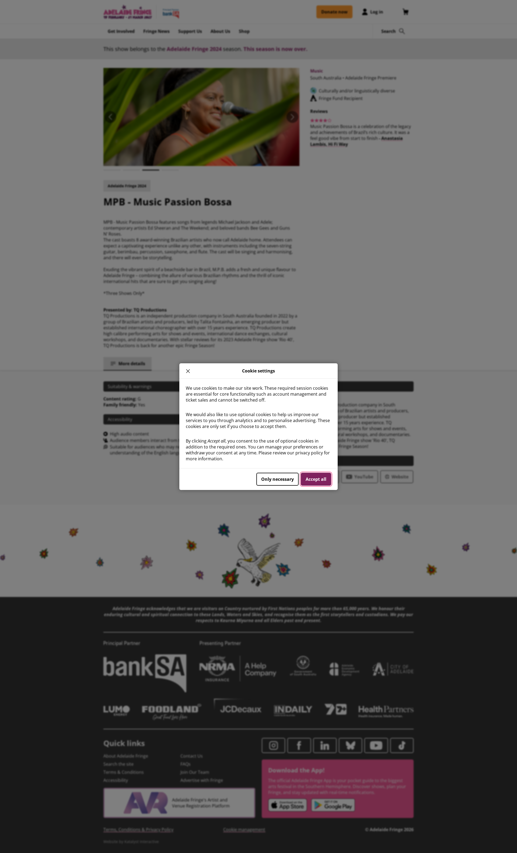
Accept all (316, 479)
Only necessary (277, 479)
